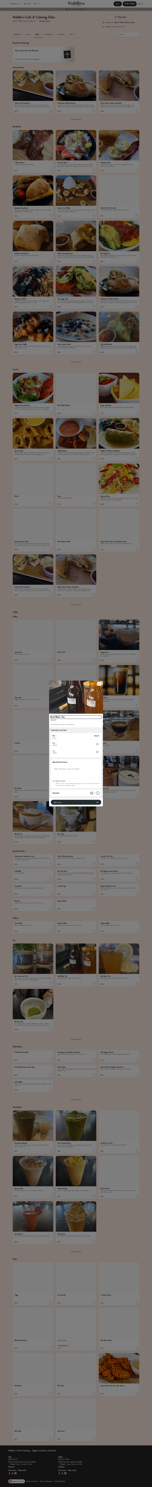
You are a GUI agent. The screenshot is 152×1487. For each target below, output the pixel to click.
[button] (76, 697)
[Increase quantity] (98, 793)
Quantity (55, 793)
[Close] (99, 684)
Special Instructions (59, 762)
